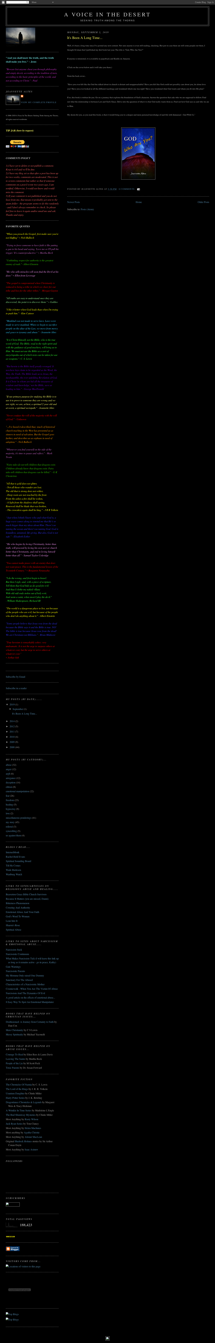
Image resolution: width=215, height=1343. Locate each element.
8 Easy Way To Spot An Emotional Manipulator (30, 1002)
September (18, 709)
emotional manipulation (17, 791)
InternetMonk (12, 852)
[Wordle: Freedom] (107, 1339)
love (8, 813)
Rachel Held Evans (15, 856)
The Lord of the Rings (17, 1089)
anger (8, 769)
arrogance (11, 778)
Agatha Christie (32, 1132)
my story (10, 822)
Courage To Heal (14, 1054)
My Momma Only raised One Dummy (25, 975)
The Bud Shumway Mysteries (21, 1114)
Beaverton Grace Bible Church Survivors (26, 894)
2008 (12, 747)
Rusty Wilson (31, 1119)
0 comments (127, 188)
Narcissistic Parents (15, 971)
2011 (12, 731)
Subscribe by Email (15, 676)
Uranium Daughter (15, 1093)
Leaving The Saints (15, 1058)
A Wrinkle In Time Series (18, 1110)
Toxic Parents (12, 1067)
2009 (12, 742)
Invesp (17, 1317)
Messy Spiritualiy (14, 1034)
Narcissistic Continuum (17, 954)
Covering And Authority (18, 907)
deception (10, 782)
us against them (13, 835)
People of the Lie (14, 1063)
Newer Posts (73, 202)
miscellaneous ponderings (18, 817)
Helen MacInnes (33, 1128)
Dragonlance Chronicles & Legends (24, 1102)
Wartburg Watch (14, 874)
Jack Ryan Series (14, 1123)
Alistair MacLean (33, 1136)
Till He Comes (13, 865)
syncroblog (11, 831)
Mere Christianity (14, 1030)
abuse (8, 764)
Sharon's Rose (13, 925)
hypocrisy (11, 808)
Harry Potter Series (15, 1097)
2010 (12, 736)
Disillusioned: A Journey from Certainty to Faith (30, 1021)
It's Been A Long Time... (84, 37)
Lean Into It (11, 920)
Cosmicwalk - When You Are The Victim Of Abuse (32, 988)
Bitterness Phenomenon (17, 903)
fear (7, 795)
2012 (12, 726)
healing (9, 804)
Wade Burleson (13, 869)
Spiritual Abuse (13, 929)
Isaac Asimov (31, 1149)
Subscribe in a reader (16, 688)
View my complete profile (38, 102)
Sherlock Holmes (23, 1141)
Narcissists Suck (14, 949)
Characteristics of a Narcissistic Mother (25, 984)
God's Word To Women (17, 916)
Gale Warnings (13, 966)
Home (139, 202)
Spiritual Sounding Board (18, 861)
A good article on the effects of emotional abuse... (30, 997)
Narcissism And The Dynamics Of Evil (25, 993)
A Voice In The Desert (107, 14)
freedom (10, 800)
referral (9, 826)
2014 (12, 721)
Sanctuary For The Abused (19, 979)
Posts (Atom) (87, 209)
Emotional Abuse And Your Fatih (22, 912)
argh (8, 773)
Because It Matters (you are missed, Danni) (27, 898)
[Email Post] (138, 188)
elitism (9, 786)
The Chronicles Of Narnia (19, 1084)
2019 (12, 704)
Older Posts (203, 202)
